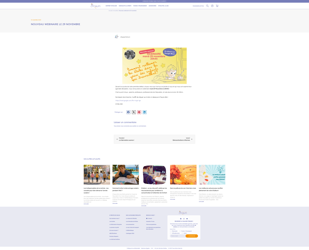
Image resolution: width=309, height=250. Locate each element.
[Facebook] (180, 218)
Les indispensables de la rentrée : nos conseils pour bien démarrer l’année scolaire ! (96, 190)
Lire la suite (86, 203)
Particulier (174, 231)
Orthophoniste (176, 233)
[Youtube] (187, 218)
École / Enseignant (187, 231)
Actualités (115, 10)
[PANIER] (217, 6)
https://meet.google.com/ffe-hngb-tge (128, 100)
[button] (128, 112)
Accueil (110, 10)
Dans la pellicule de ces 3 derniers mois (183, 188)
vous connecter (125, 126)
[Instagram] (184, 218)
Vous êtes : (173, 229)
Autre (185, 233)
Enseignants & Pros (198, 6)
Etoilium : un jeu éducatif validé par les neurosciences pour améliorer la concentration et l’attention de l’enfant (154, 190)
